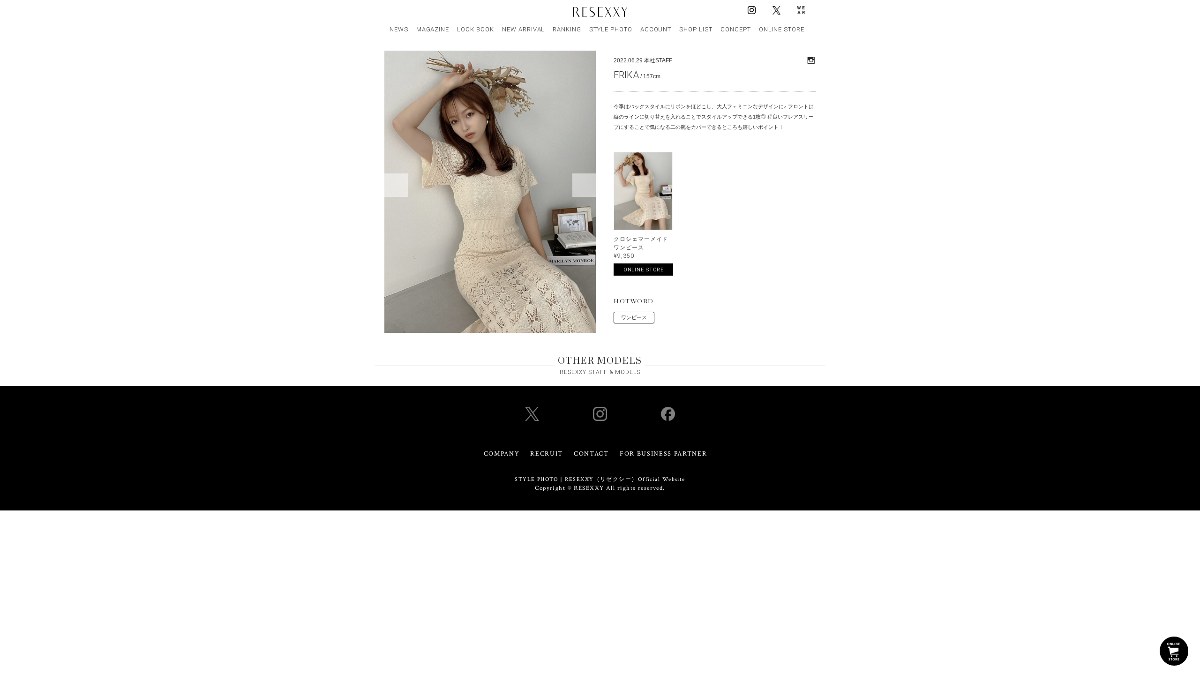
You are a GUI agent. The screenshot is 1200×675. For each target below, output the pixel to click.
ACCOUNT (656, 29)
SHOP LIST (695, 29)
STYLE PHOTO (610, 29)
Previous (396, 185)
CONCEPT (735, 29)
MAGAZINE (433, 29)
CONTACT (591, 454)
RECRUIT (546, 454)
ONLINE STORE (782, 29)
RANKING (567, 29)
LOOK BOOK (475, 29)
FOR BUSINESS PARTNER (663, 454)
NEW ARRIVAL (523, 29)
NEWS (399, 29)
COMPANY (502, 454)
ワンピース (634, 317)
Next (584, 185)
